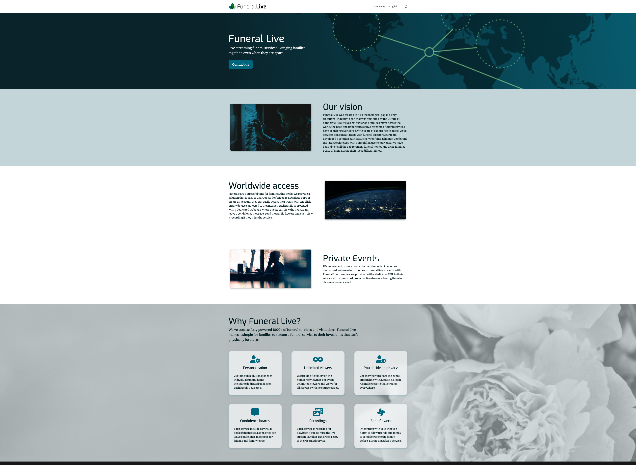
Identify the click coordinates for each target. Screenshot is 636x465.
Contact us (379, 6)
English (393, 6)
